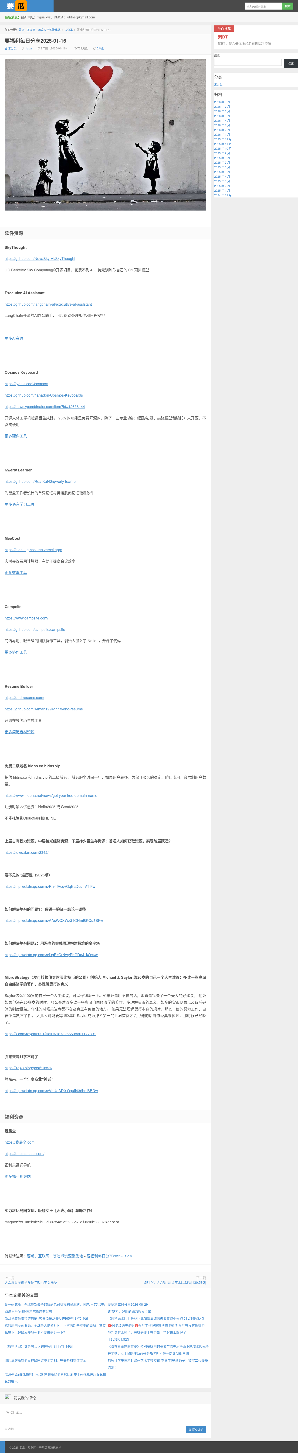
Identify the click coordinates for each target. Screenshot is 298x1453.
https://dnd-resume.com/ (24, 697)
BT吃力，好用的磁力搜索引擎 (129, 1311)
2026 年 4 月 (222, 120)
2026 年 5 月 (222, 116)
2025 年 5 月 (222, 172)
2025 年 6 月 (222, 167)
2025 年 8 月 (222, 158)
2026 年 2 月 (222, 130)
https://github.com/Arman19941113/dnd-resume (44, 709)
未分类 (68, 30)
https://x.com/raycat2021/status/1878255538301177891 (50, 1033)
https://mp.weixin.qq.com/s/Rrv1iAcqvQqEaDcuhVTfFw (50, 886)
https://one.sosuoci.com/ (24, 1153)
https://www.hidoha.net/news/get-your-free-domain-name (51, 795)
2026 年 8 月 (222, 102)
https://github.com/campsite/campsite (35, 629)
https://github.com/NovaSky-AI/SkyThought (40, 258)
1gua (28, 48)
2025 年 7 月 (222, 162)
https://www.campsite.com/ (26, 618)
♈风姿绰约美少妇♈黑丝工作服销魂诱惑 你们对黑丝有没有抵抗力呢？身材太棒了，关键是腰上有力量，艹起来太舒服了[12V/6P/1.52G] (156, 1332)
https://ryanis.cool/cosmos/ (26, 383)
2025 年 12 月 (223, 139)
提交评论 (197, 1430)
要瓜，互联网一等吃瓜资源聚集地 (27, 6)
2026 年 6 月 (222, 111)
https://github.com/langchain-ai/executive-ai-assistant (48, 304)
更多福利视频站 (18, 1176)
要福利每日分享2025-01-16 (35, 40)
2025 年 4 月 (222, 176)
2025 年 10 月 (223, 148)
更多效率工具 (16, 572)
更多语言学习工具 (19, 504)
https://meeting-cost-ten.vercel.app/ (33, 549)
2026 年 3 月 (222, 125)
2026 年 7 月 (222, 106)
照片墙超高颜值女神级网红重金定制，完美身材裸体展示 (45, 1360)
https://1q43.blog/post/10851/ (28, 1067)
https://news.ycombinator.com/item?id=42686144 (45, 406)
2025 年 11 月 (223, 144)
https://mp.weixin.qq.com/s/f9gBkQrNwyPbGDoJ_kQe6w (51, 954)
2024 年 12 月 (223, 195)
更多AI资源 (14, 338)
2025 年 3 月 (222, 181)
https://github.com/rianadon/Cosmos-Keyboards (44, 395)
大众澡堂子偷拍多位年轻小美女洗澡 (31, 1282)
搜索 (217, 55)
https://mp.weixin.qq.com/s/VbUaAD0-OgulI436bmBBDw (51, 1090)
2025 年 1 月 (222, 190)
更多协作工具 (16, 652)
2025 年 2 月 (222, 186)
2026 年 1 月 (222, 134)
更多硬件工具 (16, 436)
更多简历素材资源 (19, 731)
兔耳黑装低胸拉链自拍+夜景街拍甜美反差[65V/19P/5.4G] (46, 1318)
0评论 (100, 48)
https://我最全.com (19, 1142)
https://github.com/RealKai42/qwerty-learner (41, 481)
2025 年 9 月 (222, 153)
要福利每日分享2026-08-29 (128, 1304)
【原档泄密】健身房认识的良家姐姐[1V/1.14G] (39, 1346)
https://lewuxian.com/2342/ (26, 852)
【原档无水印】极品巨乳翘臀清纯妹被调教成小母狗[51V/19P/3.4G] (156, 1318)
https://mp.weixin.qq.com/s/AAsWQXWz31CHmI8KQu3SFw (54, 920)
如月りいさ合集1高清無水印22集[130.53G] (174, 1282)
